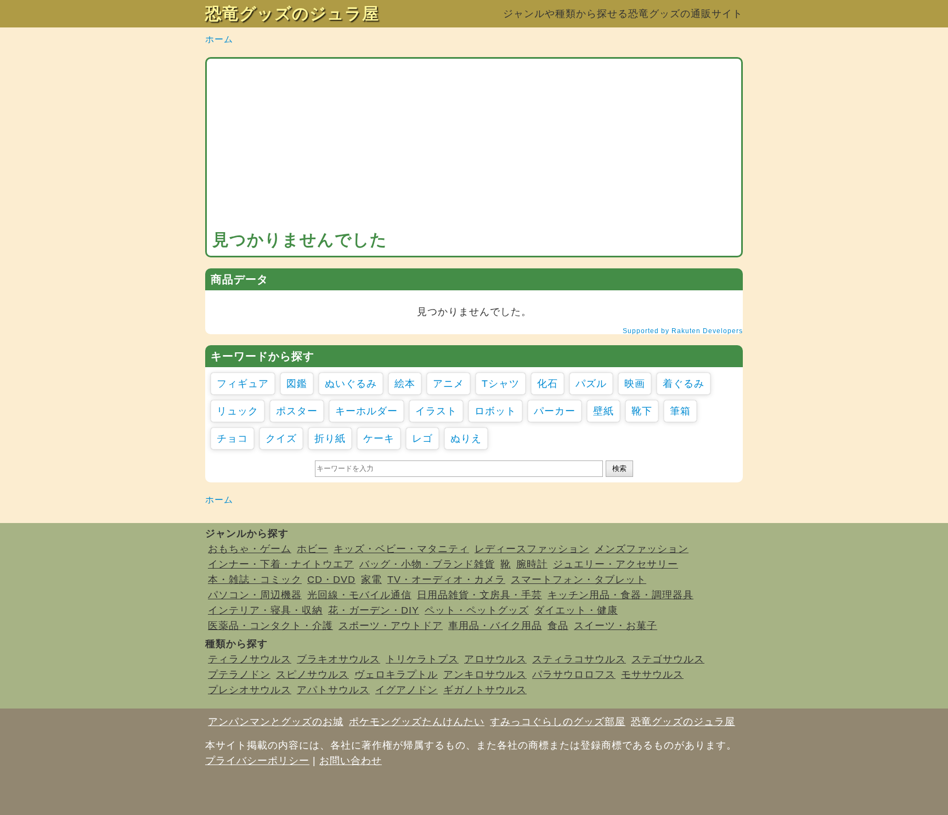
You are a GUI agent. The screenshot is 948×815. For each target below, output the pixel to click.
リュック (237, 411)
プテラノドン (239, 674)
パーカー (554, 411)
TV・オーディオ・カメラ (446, 579)
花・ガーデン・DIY (373, 610)
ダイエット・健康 (576, 610)
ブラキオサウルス (338, 659)
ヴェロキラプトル (396, 674)
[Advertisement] (474, 146)
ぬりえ (466, 438)
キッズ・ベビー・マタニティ (401, 548)
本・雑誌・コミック (255, 579)
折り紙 (330, 438)
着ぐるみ (683, 383)
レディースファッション (532, 548)
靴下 (641, 411)
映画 (634, 383)
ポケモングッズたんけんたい (416, 721)
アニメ (448, 383)
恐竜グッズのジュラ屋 (292, 13)
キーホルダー (366, 411)
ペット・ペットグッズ (477, 610)
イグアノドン (406, 689)
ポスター (297, 411)
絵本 (404, 383)
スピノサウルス (312, 674)
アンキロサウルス (485, 674)
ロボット (495, 411)
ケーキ (378, 438)
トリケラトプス (422, 659)
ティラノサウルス (249, 659)
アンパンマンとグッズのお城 (275, 721)
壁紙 (603, 411)
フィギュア (243, 383)
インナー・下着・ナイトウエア (281, 564)
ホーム (219, 39)
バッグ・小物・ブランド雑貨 (427, 564)
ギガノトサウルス (485, 689)
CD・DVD (331, 579)
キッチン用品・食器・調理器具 (620, 594)
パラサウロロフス (574, 674)
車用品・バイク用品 (495, 625)
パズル (591, 383)
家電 (371, 579)
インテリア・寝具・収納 (265, 610)
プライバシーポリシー (257, 760)
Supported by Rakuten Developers (683, 331)
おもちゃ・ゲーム (249, 548)
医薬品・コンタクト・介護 (270, 625)
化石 (547, 383)
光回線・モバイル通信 (359, 594)
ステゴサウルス (667, 659)
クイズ (281, 438)
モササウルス (652, 674)
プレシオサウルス (249, 689)
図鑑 (296, 383)
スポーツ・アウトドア (390, 625)
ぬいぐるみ (351, 383)
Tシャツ (501, 383)
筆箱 (680, 411)
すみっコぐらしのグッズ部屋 (557, 721)
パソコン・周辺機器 (255, 594)
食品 (558, 625)
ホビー (312, 548)
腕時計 (532, 564)
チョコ (232, 438)
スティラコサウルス (579, 659)
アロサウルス (495, 659)
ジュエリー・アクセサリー (615, 564)
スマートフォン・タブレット (578, 579)
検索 (619, 468)
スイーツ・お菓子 (615, 625)
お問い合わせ (350, 760)
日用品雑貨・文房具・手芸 (479, 594)
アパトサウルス (333, 689)
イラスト (436, 411)
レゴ (422, 438)
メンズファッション (642, 548)
